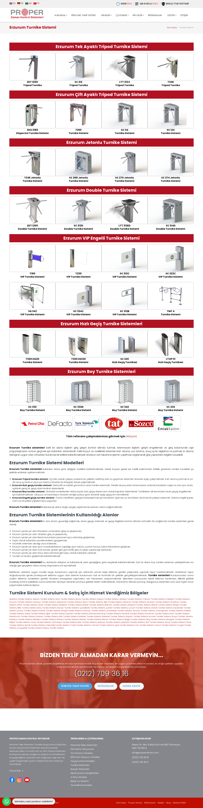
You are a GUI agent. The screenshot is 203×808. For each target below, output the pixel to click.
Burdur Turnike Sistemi (68, 607)
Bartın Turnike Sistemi (93, 604)
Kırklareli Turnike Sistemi (113, 616)
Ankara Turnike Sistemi (44, 599)
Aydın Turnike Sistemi (48, 604)
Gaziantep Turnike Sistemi (119, 610)
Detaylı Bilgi (15, 770)
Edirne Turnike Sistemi (49, 610)
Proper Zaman (135, 802)
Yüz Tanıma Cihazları (82, 753)
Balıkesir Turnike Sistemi (70, 604)
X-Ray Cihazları (79, 777)
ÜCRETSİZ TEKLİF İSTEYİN (75, 686)
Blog (168, 802)
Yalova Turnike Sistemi (165, 625)
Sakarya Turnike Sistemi (108, 622)
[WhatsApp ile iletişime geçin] (6, 801)
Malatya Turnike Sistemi (44, 619)
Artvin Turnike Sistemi (27, 604)
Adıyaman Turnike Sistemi (69, 602)
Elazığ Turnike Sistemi (71, 610)
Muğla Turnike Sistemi (134, 619)
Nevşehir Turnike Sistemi (177, 619)
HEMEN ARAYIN (131, 686)
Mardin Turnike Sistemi (90, 619)
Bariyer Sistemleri (80, 769)
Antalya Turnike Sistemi (130, 599)
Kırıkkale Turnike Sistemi (89, 616)
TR (37, 3)
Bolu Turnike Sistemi (46, 607)
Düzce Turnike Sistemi (27, 610)
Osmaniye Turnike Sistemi (64, 622)
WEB (126, 3)
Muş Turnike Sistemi (155, 619)
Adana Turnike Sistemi (108, 599)
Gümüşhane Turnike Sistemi (169, 610)
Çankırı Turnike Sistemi (117, 607)
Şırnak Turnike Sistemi (35, 625)
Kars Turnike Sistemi (179, 613)
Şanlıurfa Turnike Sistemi (133, 622)
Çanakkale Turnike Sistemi (92, 607)
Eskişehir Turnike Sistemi (177, 599)
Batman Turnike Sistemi (116, 604)
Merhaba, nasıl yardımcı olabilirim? (34, 801)
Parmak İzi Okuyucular (82, 749)
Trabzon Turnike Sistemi (154, 599)
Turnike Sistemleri (80, 765)
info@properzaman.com (145, 752)
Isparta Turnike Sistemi (77, 613)
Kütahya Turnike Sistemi (20, 619)
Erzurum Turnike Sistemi (20, 602)
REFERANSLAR (106, 686)
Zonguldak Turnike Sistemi (29, 628)
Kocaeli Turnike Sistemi (160, 616)
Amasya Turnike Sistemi (158, 602)
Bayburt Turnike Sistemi (139, 604)
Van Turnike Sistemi (144, 625)
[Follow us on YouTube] (27, 779)
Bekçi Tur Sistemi (80, 781)
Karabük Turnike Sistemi (133, 613)
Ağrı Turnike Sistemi (113, 602)
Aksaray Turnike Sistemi (134, 602)
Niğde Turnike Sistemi (19, 622)
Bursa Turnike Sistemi (86, 599)
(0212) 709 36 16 (101, 674)
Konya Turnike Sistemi (182, 616)
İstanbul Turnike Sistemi (20, 599)
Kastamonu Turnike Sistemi (22, 616)
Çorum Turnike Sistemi (139, 607)
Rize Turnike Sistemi (87, 622)
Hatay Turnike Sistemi (35, 613)
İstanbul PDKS (179, 802)
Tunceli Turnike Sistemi (103, 625)
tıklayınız (131, 436)
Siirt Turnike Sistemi (154, 622)
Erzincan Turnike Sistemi (94, 610)
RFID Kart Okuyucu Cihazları (85, 757)
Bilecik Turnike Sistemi (161, 604)
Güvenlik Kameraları (81, 785)
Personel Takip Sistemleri (84, 745)
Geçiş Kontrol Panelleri (83, 761)
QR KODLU (149, 3)
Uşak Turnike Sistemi (124, 625)
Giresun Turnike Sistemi (144, 610)
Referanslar (150, 802)
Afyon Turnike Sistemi (92, 602)
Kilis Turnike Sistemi (68, 616)
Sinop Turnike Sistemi (175, 622)
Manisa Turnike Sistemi (68, 619)
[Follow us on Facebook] (12, 779)
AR (30, 3)
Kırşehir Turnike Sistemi (137, 616)
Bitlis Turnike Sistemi (26, 607)
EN (13, 3)
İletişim (161, 802)
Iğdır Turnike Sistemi (56, 613)
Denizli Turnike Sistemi (162, 607)
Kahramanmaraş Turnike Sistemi (105, 613)
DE (21, 3)
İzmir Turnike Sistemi (65, 599)
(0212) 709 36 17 (140, 762)
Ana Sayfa (172, 27)
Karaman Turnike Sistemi (157, 613)
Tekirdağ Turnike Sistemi (58, 625)
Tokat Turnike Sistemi (81, 625)
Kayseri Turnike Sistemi (47, 616)
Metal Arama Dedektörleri (85, 773)
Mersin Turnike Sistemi (112, 619)
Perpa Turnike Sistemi (53, 628)
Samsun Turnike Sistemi (44, 602)
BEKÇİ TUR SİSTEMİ (177, 3)
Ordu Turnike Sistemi (41, 622)
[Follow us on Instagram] (19, 779)
